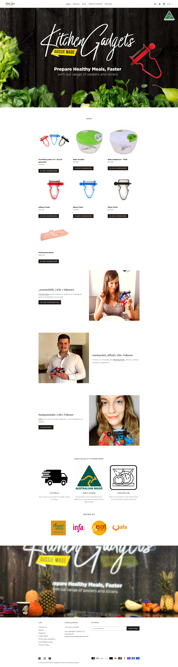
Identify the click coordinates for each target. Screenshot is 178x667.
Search (41, 630)
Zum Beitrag (46, 427)
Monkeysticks (119, 360)
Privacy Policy (43, 645)
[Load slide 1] (82, 615)
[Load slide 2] (84, 615)
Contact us (42, 627)
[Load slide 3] (86, 615)
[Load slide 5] (89, 615)
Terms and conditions (46, 639)
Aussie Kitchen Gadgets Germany (54, 662)
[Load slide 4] (87, 615)
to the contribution (49, 302)
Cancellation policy (45, 642)
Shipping (41, 633)
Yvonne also (43, 294)
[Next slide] (95, 615)
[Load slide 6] (91, 615)
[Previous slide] (79, 615)
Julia (40, 419)
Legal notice (43, 636)
